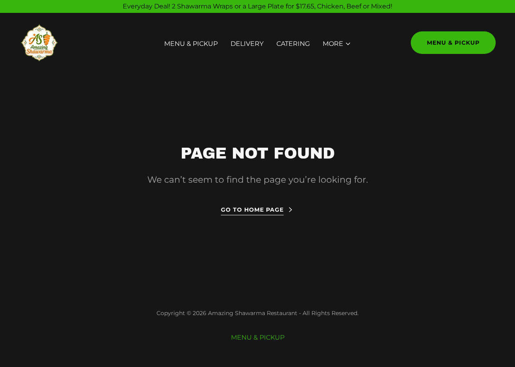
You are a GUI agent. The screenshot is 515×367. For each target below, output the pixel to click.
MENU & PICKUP (453, 42)
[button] (337, 44)
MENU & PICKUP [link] (191, 43)
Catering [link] (293, 43)
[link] (39, 42)
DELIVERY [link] (247, 43)
